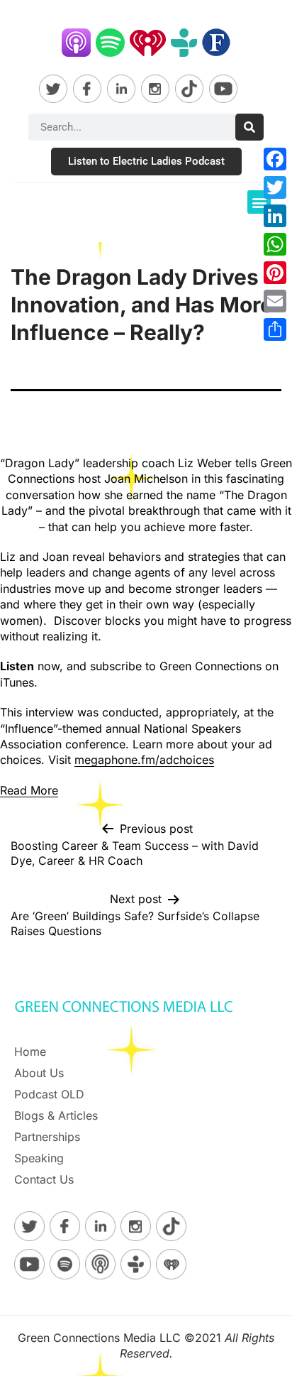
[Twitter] (275, 187)
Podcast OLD (49, 1094)
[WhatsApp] (275, 244)
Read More (29, 790)
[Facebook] (275, 159)
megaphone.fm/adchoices (144, 760)
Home (30, 1051)
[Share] (275, 329)
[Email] (275, 301)
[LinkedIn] (275, 216)
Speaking (39, 1158)
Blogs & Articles (56, 1115)
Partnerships (47, 1137)
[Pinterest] (275, 272)
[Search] (249, 127)
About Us (39, 1073)
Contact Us (44, 1179)
